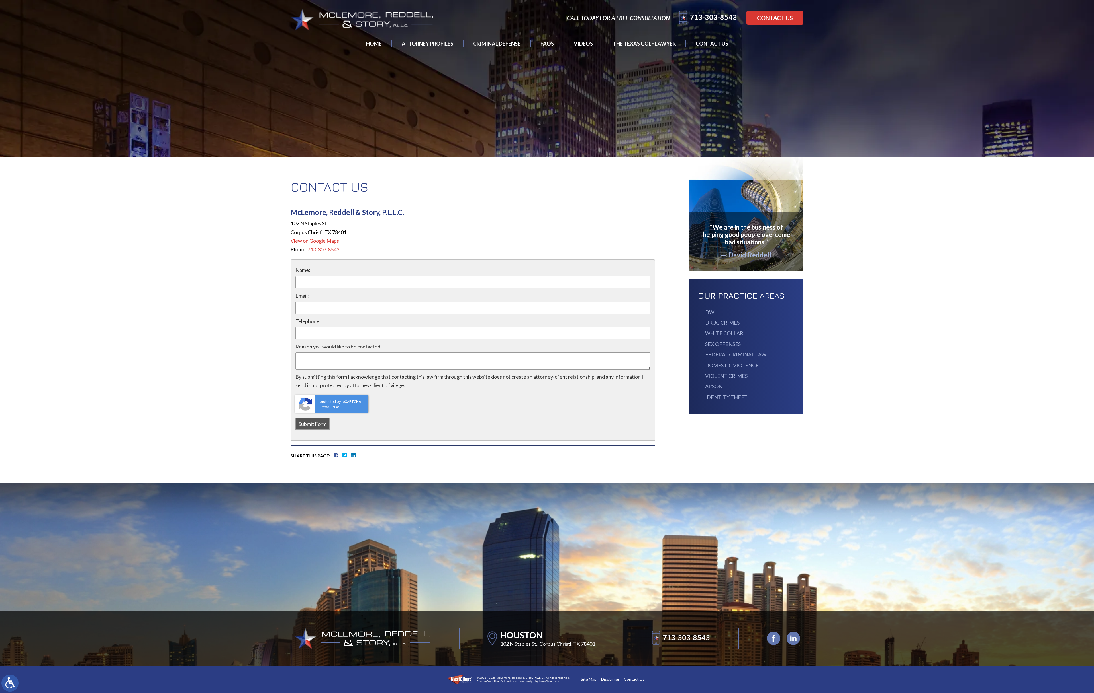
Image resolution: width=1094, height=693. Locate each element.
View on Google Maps (315, 241)
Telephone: (308, 321)
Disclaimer (610, 679)
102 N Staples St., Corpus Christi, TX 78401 (547, 644)
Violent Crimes (726, 376)
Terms (335, 407)
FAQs (547, 43)
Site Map (589, 679)
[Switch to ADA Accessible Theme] (10, 683)
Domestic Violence (732, 365)
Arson (713, 386)
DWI (710, 312)
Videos (583, 43)
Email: (302, 295)
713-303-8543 (713, 17)
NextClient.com (549, 681)
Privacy (324, 407)
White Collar (724, 333)
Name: (302, 270)
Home (374, 43)
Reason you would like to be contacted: (338, 346)
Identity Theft (726, 397)
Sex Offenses (723, 344)
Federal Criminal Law (735, 354)
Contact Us (775, 18)
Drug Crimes (722, 322)
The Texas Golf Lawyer (644, 43)
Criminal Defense (497, 43)
